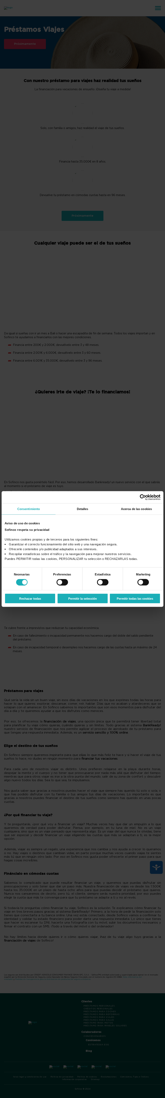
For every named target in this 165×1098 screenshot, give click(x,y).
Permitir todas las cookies (135, 598)
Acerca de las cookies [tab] (136, 509)
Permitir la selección (82, 598)
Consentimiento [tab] (28, 509)
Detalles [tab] (82, 509)
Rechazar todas (30, 598)
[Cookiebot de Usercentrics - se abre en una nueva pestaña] (142, 497)
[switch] (62, 582)
